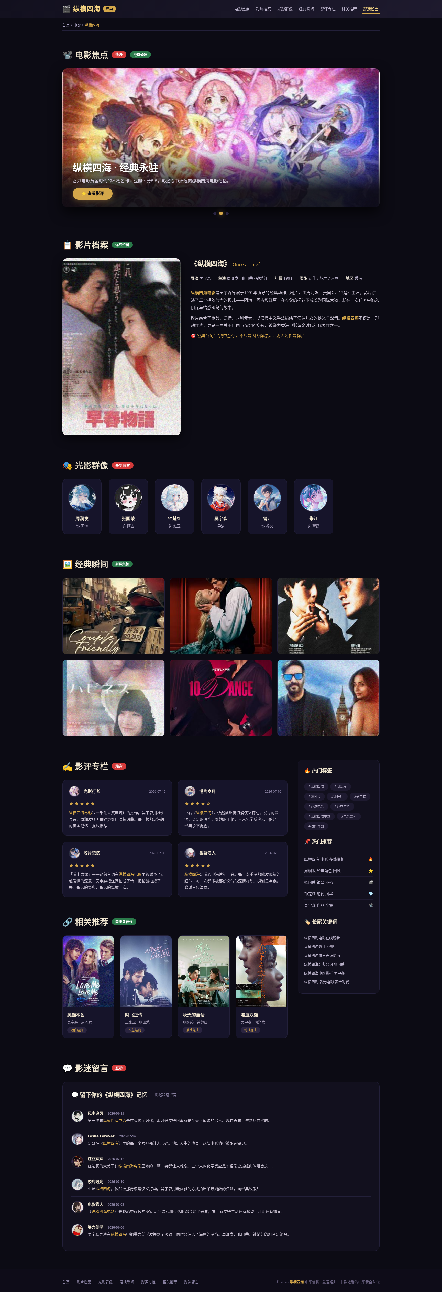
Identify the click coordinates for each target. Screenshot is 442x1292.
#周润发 (341, 786)
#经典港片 (342, 806)
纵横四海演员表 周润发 (322, 955)
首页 (66, 25)
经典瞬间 (306, 9)
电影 (77, 25)
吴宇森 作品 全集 (338, 905)
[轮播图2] (221, 213)
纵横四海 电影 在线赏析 (338, 859)
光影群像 (285, 9)
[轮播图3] (227, 213)
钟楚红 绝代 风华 (338, 893)
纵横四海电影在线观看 (322, 937)
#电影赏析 (349, 816)
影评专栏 (328, 9)
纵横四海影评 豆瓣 (319, 946)
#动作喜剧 (316, 826)
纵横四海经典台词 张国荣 (324, 964)
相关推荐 (349, 9)
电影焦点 (242, 9)
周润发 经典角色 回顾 (338, 870)
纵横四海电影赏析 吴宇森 (324, 973)
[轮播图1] (214, 213)
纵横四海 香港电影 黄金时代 (326, 981)
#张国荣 (314, 796)
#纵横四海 (316, 786)
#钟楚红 (337, 796)
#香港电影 (316, 806)
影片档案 (263, 9)
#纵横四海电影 (319, 816)
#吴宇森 (360, 796)
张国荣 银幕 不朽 (338, 882)
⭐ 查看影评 (92, 193)
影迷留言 (371, 9)
